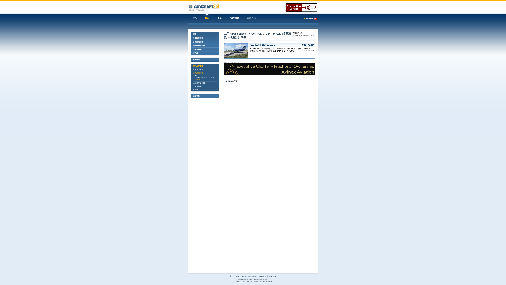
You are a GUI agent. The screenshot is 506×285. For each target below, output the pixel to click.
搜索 (207, 18)
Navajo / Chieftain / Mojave (205, 77)
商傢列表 (196, 60)
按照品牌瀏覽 (198, 66)
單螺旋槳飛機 (198, 38)
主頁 (195, 18)
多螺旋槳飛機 (198, 42)
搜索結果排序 (297, 33)
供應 (219, 18)
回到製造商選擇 (233, 81)
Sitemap (272, 276)
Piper (195, 75)
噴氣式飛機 (197, 49)
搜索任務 (196, 96)
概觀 (194, 34)
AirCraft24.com (240, 281)
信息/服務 (234, 18)
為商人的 (251, 18)
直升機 (195, 53)
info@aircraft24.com (265, 281)
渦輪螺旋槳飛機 (199, 46)
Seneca (198, 79)
